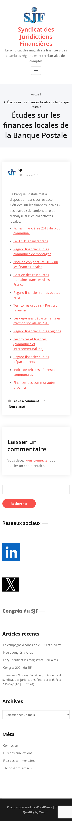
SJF (20, 170)
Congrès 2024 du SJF (17, 667)
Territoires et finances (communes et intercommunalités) (30, 344)
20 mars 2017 (28, 175)
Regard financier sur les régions (37, 331)
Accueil (36, 94)
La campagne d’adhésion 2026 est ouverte (32, 645)
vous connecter (37, 460)
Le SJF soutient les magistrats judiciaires (30, 660)
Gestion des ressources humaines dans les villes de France (33, 280)
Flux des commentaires (19, 761)
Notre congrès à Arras (18, 652)
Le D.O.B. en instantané (30, 241)
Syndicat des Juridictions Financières (36, 36)
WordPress (44, 807)
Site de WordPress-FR (17, 768)
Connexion (10, 745)
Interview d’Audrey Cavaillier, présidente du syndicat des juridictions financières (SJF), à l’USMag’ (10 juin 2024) (32, 679)
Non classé (17, 406)
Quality (28, 812)
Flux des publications (17, 753)
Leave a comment (25, 401)
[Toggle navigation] (36, 70)
